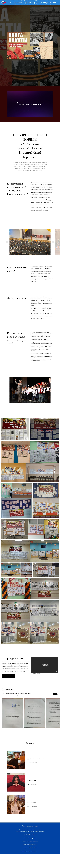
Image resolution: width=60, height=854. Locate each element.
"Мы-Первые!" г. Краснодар (48, 2)
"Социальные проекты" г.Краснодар (45, 1)
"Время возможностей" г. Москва (23, 4)
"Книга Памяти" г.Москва (16, 2)
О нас (17, 1)
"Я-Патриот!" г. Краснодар (32, 2)
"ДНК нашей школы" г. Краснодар (43, 4)
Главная (12, 1)
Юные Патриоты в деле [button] (27, 1)
